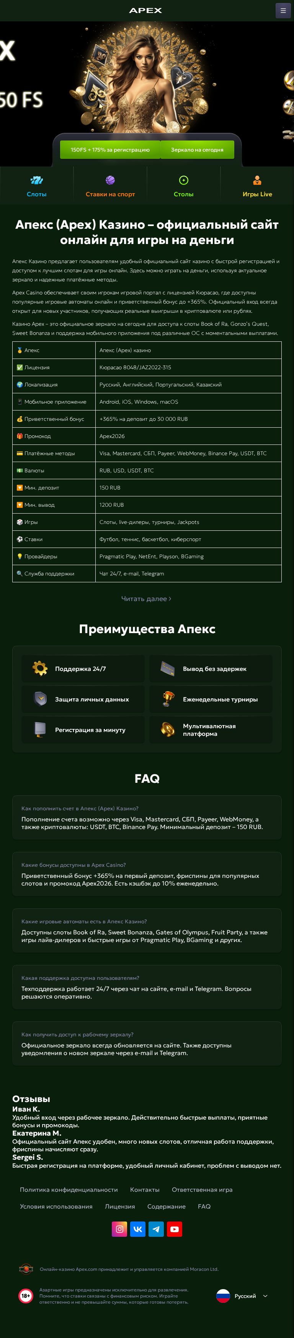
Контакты (145, 1189)
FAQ (204, 1206)
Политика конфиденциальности (69, 1189)
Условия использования (56, 1206)
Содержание (166, 1206)
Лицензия (120, 1206)
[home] (147, 10)
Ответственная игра (202, 1189)
